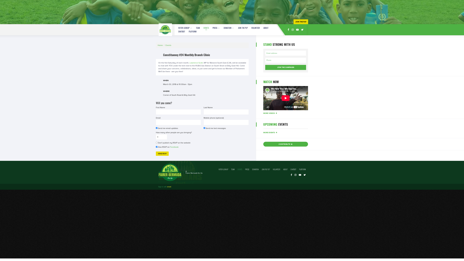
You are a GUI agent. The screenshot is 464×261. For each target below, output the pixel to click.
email (169, 187)
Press (215, 27)
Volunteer (255, 27)
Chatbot (181, 31)
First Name (160, 107)
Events (206, 27)
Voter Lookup (184, 27)
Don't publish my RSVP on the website (174, 143)
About (265, 27)
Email (158, 118)
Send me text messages (216, 128)
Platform (192, 31)
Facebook (174, 147)
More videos (269, 113)
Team (198, 27)
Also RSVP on (168, 147)
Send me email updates (168, 128)
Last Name (208, 107)
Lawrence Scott (196, 63)
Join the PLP (243, 27)
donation (228, 27)
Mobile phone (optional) (214, 118)
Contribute (285, 144)
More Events (269, 133)
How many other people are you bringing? (174, 132)
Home (160, 45)
